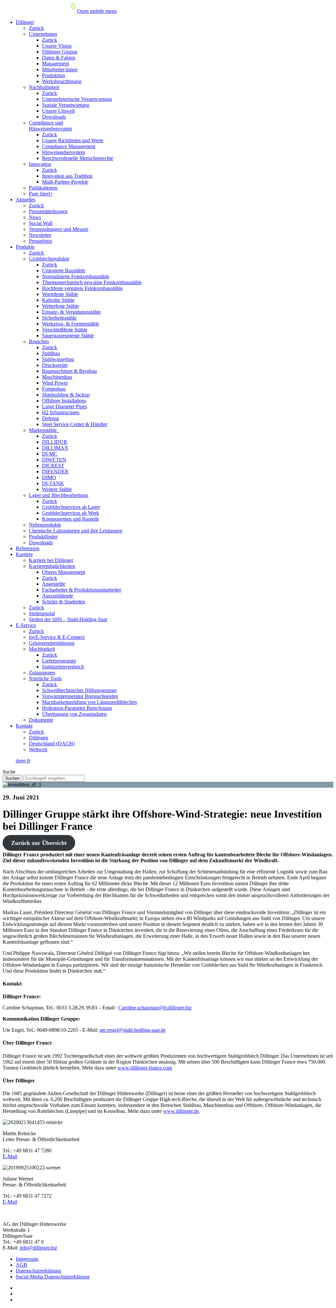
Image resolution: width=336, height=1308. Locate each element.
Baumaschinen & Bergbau (69, 371)
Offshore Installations (64, 400)
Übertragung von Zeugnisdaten (74, 714)
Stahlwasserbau (58, 359)
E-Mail (10, 1156)
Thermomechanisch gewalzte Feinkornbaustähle (92, 282)
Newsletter (40, 235)
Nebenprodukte (45, 525)
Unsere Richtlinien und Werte (72, 140)
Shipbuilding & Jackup (66, 394)
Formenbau (54, 389)
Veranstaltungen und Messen (58, 229)
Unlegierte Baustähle (63, 270)
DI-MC (49, 454)
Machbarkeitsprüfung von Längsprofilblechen (89, 702)
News (35, 217)
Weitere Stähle (57, 489)
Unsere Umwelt (58, 111)
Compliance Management (68, 146)
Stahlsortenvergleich (63, 666)
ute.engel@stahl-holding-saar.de (132, 1030)
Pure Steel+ (41, 193)
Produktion (53, 75)
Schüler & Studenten (63, 601)
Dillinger (25, 22)
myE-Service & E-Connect (57, 637)
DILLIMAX (55, 448)
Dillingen (38, 737)
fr (28, 760)
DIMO (49, 477)
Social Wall (40, 223)
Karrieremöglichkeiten (52, 566)
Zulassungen (42, 672)
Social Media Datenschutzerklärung (53, 1276)
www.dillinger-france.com (144, 1068)
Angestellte (53, 584)
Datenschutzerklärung (38, 1271)
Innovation (40, 164)
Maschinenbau (57, 377)
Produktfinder (43, 536)
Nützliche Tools (45, 678)
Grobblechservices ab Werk (70, 513)
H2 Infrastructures (60, 412)
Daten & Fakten (58, 57)
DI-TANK (53, 483)
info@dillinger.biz (38, 1248)
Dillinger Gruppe (59, 52)
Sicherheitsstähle (59, 318)
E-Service (26, 625)
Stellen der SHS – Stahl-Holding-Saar (68, 619)
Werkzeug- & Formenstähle (70, 324)
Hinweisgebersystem (63, 152)
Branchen (39, 341)
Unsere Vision (57, 46)
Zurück (36, 28)
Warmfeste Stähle (60, 294)
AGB (21, 1265)
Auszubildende (57, 595)
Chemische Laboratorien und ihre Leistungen (75, 530)
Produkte (25, 247)
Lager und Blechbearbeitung (59, 495)
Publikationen (43, 188)
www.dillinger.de (181, 1111)
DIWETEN (54, 459)
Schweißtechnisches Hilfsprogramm (79, 690)
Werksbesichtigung (61, 81)
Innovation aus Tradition (67, 176)
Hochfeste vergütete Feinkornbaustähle (82, 288)
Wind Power (55, 383)
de (18, 760)
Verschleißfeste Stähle (64, 329)
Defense (50, 418)
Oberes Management (63, 572)
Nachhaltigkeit (44, 87)
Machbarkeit (42, 649)
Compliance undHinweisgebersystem (50, 125)
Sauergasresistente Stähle (68, 335)
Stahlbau (51, 353)
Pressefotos (40, 241)
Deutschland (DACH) (52, 743)
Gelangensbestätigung (51, 643)
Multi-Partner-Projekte (65, 182)
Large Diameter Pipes (64, 406)
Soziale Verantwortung (65, 105)
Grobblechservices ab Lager (71, 507)
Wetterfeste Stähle (60, 306)
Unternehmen (43, 34)
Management (55, 63)
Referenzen (27, 548)
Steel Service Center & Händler (74, 424)
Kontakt (24, 726)
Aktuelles (25, 199)
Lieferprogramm (59, 661)
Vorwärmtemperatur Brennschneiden (80, 696)
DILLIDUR (54, 442)
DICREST (53, 465)
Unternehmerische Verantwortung (77, 99)
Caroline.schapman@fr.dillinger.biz (155, 1007)
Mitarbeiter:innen (59, 69)
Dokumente (41, 720)
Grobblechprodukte (49, 258)
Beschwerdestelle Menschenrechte (77, 158)
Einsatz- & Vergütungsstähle (71, 312)
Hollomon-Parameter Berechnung (77, 708)
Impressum (27, 1259)
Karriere (24, 554)
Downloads (54, 117)
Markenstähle (44, 430)
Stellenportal (42, 613)
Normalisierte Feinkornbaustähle (75, 276)
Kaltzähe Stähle (58, 300)
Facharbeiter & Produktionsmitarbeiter (81, 590)
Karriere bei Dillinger (51, 560)
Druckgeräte (55, 365)
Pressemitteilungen (48, 211)
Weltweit (38, 749)
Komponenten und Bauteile (70, 519)
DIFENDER (55, 471)
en (24, 760)
